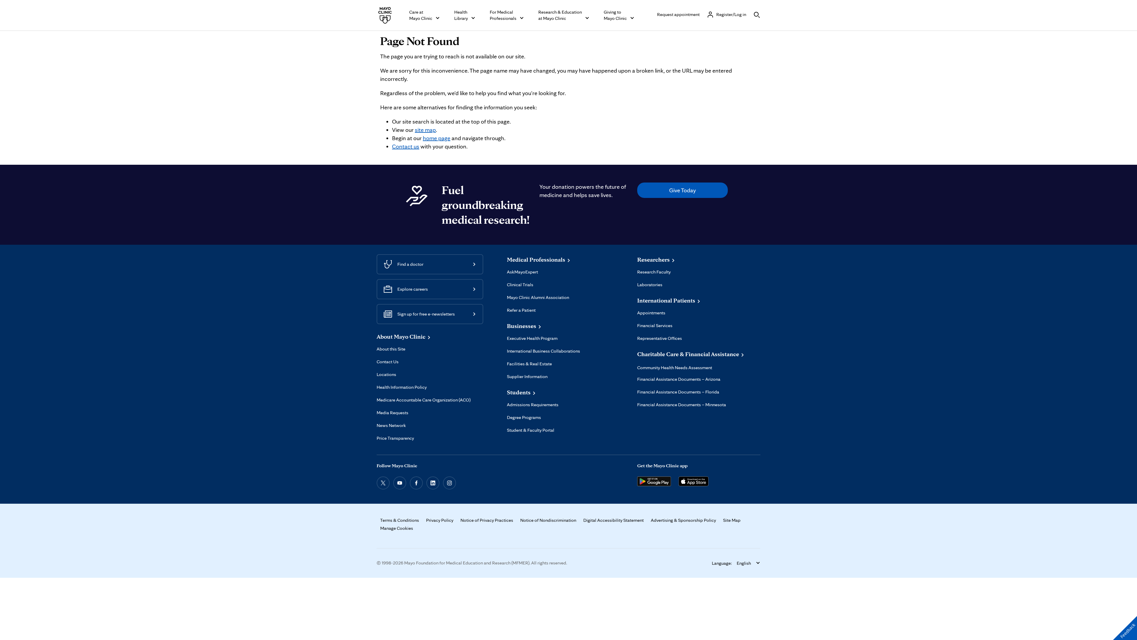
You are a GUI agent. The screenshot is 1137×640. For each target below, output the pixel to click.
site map (425, 129)
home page (436, 138)
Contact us (405, 146)
